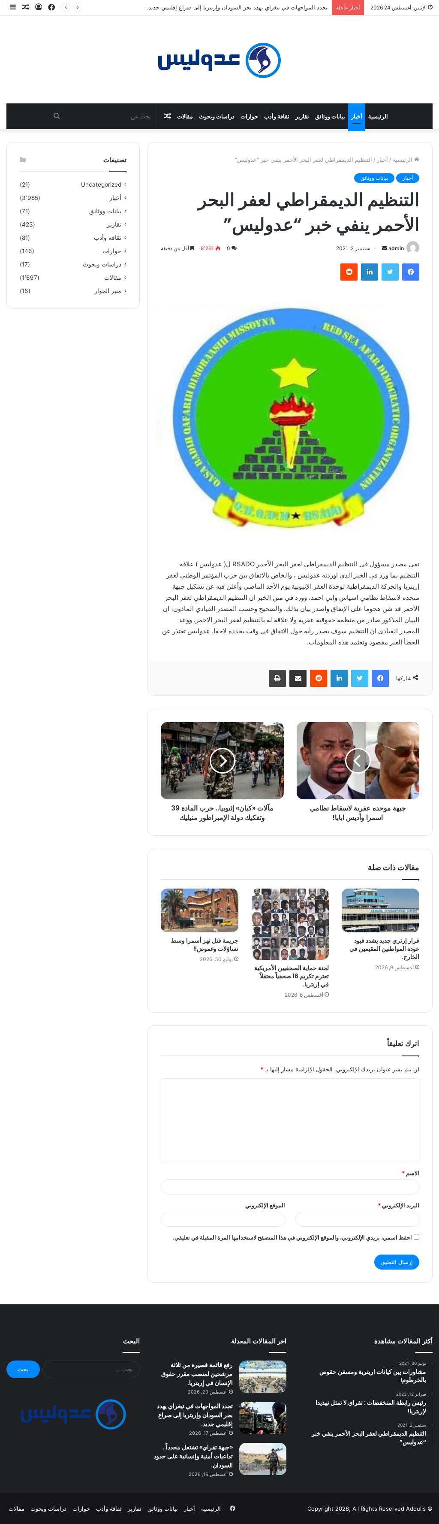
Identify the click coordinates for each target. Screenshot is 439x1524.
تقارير (302, 116)
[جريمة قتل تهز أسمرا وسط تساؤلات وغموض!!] (199, 910)
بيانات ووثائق (330, 116)
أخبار (356, 116)
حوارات (249, 116)
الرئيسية (378, 116)
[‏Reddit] (349, 272)
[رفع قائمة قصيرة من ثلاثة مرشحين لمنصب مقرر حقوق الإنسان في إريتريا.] (262, 1377)
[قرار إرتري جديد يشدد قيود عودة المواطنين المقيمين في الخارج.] (380, 910)
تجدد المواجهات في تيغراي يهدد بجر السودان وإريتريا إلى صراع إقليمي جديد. (195, 1415)
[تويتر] (390, 272)
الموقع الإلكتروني (265, 1205)
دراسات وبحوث (217, 116)
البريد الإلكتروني (398, 1205)
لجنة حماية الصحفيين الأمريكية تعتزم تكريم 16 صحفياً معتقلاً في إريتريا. (291, 976)
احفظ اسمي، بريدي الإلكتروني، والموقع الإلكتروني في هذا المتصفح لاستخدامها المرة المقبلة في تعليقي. (292, 1237)
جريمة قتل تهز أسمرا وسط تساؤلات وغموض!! (204, 944)
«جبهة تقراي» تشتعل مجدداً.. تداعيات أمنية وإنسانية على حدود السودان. (193, 1456)
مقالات (185, 116)
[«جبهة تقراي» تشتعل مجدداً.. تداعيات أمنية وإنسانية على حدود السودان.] (262, 1459)
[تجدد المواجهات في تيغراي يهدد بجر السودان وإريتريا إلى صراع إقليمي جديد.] (262, 1418)
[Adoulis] (219, 59)
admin (396, 248)
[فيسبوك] (410, 272)
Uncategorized (101, 184)
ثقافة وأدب (276, 116)
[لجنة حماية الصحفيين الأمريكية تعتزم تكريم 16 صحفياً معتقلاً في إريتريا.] (290, 924)
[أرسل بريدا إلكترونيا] (384, 248)
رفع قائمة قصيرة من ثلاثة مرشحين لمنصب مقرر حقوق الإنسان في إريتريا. (197, 1374)
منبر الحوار (107, 290)
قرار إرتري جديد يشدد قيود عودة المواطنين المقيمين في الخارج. (384, 948)
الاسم (410, 1173)
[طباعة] (277, 678)
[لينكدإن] (369, 272)
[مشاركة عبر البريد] (298, 678)
